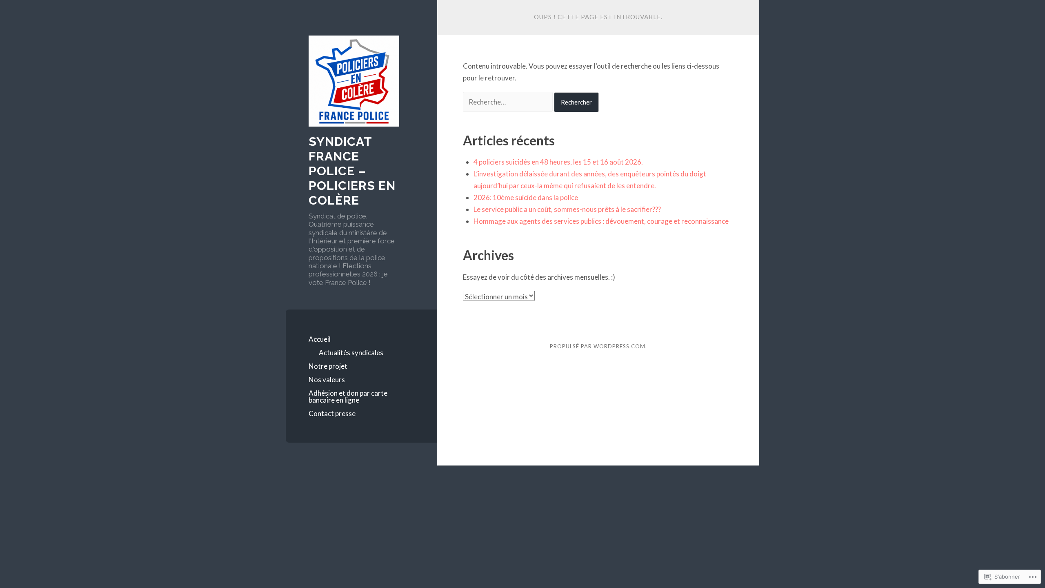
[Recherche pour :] (508, 102)
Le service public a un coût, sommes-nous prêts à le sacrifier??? (567, 209)
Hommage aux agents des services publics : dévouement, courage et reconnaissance (601, 221)
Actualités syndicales (351, 352)
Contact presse (332, 413)
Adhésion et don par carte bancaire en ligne (348, 396)
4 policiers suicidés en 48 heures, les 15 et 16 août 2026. (558, 162)
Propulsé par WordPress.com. (598, 346)
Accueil (320, 339)
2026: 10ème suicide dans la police (526, 197)
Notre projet (328, 366)
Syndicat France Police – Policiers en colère (352, 170)
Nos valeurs (327, 379)
